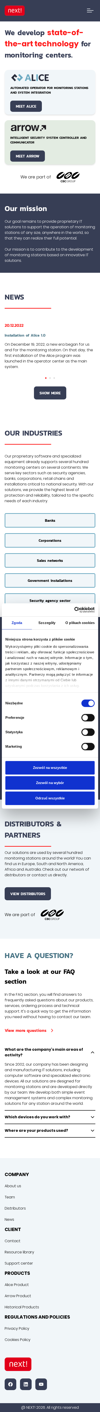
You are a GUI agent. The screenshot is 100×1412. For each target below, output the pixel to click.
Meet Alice (26, 106)
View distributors (27, 894)
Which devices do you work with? (37, 1117)
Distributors (15, 1208)
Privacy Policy (17, 1328)
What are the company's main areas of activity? (44, 1052)
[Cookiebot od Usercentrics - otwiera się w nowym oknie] (74, 610)
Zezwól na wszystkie (50, 768)
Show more (50, 393)
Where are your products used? (36, 1130)
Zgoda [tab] (17, 623)
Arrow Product (18, 1296)
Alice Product (17, 1284)
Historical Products (22, 1307)
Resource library (19, 1252)
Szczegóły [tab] (46, 623)
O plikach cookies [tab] (80, 623)
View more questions (26, 1030)
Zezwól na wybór (50, 783)
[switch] (88, 717)
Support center (19, 1263)
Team (10, 1197)
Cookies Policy (17, 1339)
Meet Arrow (27, 156)
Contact (12, 1241)
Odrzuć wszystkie (50, 798)
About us (13, 1186)
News (9, 1219)
